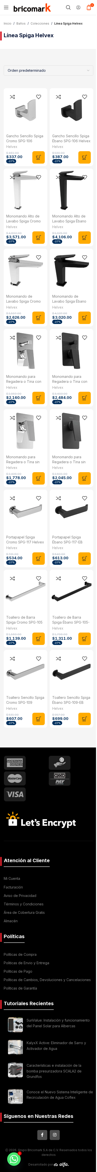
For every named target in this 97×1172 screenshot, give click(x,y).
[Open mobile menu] (6, 7)
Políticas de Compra (20, 954)
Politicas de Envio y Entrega (26, 963)
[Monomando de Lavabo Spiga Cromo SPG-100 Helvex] (25, 270)
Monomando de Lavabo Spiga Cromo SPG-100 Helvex (23, 301)
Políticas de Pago (18, 971)
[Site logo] (32, 6)
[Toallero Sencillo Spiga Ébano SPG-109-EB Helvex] (71, 671)
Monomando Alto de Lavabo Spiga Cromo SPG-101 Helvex (23, 221)
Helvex (11, 147)
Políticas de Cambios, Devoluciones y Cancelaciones (47, 980)
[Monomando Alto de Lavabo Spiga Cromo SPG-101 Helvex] (25, 190)
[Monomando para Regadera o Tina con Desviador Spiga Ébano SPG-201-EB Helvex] (71, 350)
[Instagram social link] (55, 1135)
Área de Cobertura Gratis (24, 912)
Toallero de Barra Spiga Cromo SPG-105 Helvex (24, 622)
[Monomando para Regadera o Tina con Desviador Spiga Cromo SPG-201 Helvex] (25, 350)
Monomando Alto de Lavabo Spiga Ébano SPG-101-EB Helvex (69, 221)
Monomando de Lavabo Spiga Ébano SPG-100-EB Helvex (69, 301)
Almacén (11, 921)
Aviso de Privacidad (20, 895)
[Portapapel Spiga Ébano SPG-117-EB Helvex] (71, 511)
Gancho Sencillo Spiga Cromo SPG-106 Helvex (24, 141)
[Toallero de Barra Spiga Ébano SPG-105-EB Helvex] (71, 591)
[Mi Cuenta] (78, 7)
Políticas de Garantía (20, 988)
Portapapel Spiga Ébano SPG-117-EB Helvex (67, 542)
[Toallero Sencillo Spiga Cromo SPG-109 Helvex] (25, 671)
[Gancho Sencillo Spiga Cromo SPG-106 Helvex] (25, 110)
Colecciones (40, 23)
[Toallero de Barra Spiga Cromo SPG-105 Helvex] (25, 591)
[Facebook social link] (42, 1135)
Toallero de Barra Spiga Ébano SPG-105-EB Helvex (71, 622)
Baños (21, 23)
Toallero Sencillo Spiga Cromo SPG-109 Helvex (25, 702)
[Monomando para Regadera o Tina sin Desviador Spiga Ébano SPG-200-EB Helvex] (71, 431)
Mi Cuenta (12, 878)
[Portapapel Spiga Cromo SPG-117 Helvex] (25, 511)
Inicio (7, 23)
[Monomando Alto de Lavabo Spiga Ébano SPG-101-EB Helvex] (71, 190)
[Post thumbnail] (15, 1024)
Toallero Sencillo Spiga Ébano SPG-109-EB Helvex (71, 702)
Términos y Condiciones (24, 904)
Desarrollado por (41, 1164)
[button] (38, 157)
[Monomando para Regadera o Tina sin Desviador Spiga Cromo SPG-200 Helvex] (25, 431)
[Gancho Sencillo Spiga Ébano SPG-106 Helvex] (71, 110)
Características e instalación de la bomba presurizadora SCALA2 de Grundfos (54, 1071)
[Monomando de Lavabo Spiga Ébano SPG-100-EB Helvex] (71, 270)
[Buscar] (68, 7)
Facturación (13, 887)
